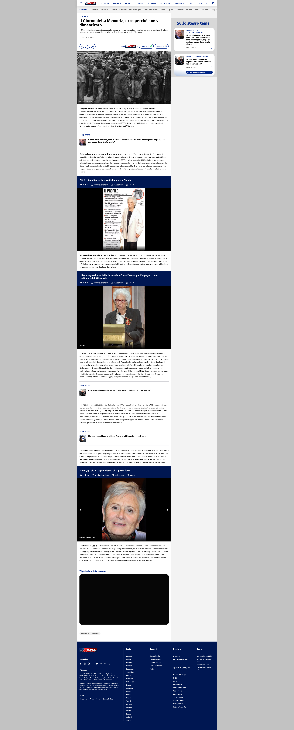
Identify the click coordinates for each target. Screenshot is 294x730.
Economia (129, 662)
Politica (129, 666)
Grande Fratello (155, 662)
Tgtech (128, 701)
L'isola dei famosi (156, 666)
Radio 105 (176, 681)
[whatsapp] (89, 663)
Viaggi (128, 695)
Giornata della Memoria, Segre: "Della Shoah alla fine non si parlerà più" (198, 61)
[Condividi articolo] (81, 46)
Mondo (128, 659)
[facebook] (80, 663)
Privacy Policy (95, 699)
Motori (128, 691)
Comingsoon (177, 694)
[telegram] (101, 663)
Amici (152, 669)
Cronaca (129, 656)
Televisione (130, 672)
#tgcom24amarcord (180, 659)
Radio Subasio (178, 691)
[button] (99, 184)
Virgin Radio (177, 684)
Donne (128, 685)
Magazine (129, 688)
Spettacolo (130, 669)
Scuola (128, 714)
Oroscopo (176, 656)
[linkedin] (97, 663)
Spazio (128, 720)
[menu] (81, 3)
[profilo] (213, 3)
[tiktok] (109, 663)
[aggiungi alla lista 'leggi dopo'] (87, 46)
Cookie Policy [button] (108, 699)
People (128, 675)
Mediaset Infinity (179, 675)
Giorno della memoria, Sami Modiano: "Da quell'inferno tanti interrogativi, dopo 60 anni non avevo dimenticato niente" (198, 39)
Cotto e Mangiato (179, 707)
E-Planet (129, 704)
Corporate (83, 699)
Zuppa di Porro (178, 700)
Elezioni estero (155, 659)
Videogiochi (130, 682)
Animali (129, 717)
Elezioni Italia (155, 656)
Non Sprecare (178, 704)
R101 (175, 678)
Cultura (129, 707)
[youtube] (105, 663)
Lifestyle (129, 679)
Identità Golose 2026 (204, 656)
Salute (128, 711)
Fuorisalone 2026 (203, 664)
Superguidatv (178, 697)
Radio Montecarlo (179, 688)
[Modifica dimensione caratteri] (93, 46)
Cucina (128, 698)
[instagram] (85, 663)
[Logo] (90, 3)
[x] (93, 663)
